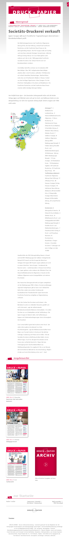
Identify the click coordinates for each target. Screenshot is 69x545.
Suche (8, 501)
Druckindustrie (15, 25)
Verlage (32, 25)
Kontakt (37, 501)
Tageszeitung (25, 25)
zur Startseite (23, 496)
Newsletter (30, 503)
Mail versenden (56, 501)
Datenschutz (38, 503)
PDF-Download (58, 503)
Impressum (30, 501)
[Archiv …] (68, 4)
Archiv (13, 501)
